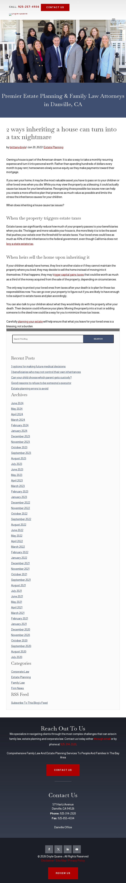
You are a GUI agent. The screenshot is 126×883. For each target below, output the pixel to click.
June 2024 (17, 403)
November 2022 (20, 508)
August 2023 (18, 458)
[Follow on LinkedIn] (68, 849)
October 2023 (19, 447)
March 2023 (18, 486)
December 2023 (20, 436)
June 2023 (17, 469)
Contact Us (55, 7)
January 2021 (19, 624)
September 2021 (21, 579)
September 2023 (21, 453)
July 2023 (16, 464)
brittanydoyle (18, 147)
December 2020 (20, 629)
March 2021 (17, 613)
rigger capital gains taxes (69, 274)
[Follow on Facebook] (49, 849)
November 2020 (20, 635)
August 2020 (18, 651)
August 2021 (18, 585)
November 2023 (20, 441)
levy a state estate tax (19, 243)
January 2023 (19, 497)
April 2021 (16, 607)
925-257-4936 (28, 6)
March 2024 (18, 419)
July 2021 (16, 590)
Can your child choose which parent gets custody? (41, 377)
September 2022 (21, 519)
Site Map (61, 860)
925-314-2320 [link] (68, 813)
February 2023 (19, 491)
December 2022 (20, 502)
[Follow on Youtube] (77, 849)
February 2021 (19, 618)
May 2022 (16, 535)
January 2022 (19, 557)
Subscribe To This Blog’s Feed (29, 702)
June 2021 (17, 596)
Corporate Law (20, 671)
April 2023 (17, 480)
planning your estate (30, 321)
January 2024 (19, 430)
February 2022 (19, 552)
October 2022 (19, 513)
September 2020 (21, 646)
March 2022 (18, 546)
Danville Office (63, 827)
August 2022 (18, 524)
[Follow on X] (58, 849)
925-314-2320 (68, 744)
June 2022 (17, 530)
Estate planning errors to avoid (29, 388)
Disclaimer (47, 860)
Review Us (63, 873)
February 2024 (20, 425)
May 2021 (16, 602)
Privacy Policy (76, 860)
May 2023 (16, 475)
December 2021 (20, 563)
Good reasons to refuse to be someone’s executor (41, 383)
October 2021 (19, 574)
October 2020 (19, 640)
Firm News (17, 688)
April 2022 (17, 541)
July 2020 (16, 657)
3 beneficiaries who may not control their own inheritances (46, 372)
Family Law (18, 682)
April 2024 (17, 414)
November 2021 (20, 568)
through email (102, 738)
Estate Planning (53, 147)
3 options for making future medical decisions (38, 366)
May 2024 (17, 408)
